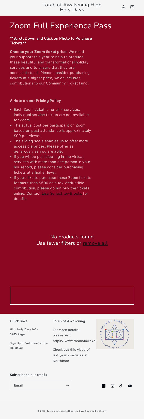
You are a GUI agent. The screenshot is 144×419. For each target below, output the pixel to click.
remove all (95, 243)
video (81, 349)
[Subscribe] (67, 385)
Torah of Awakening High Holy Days (65, 411)
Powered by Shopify (95, 411)
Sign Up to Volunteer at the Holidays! (29, 345)
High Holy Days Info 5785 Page (24, 332)
